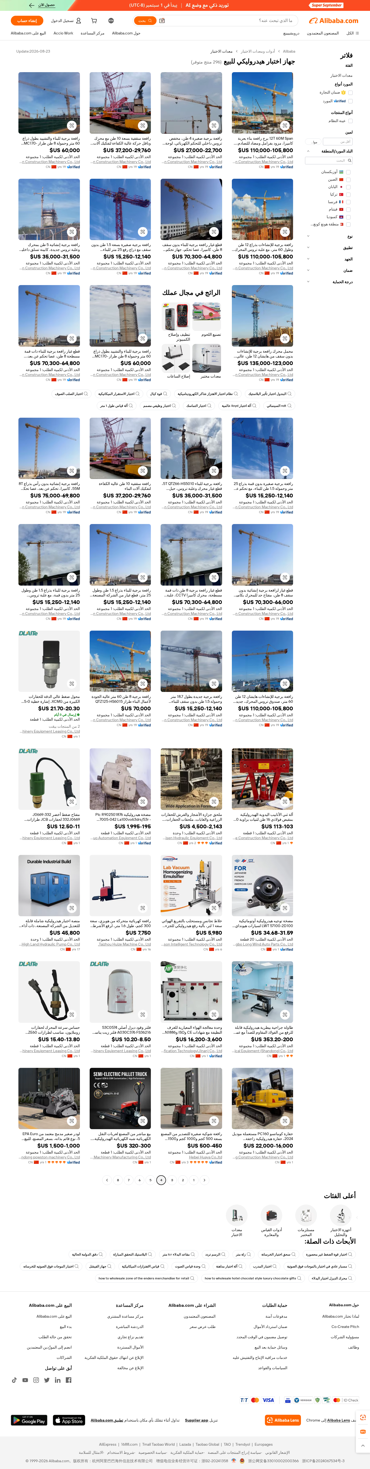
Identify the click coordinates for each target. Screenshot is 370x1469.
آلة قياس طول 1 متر (114, 406)
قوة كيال (156, 394)
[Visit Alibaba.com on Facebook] (68, 1380)
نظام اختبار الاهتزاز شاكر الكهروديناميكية (205, 394)
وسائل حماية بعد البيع (271, 1347)
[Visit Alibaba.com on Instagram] (36, 1380)
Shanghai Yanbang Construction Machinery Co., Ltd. (262, 1157)
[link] (363, 1417)
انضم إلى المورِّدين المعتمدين (49, 1347)
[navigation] (329, 616)
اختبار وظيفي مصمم (157, 406)
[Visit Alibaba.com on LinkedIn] (57, 1380)
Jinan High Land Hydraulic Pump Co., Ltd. (49, 944)
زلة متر (241, 1254)
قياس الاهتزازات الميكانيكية (140, 1266)
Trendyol (242, 1444)
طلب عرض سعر (203, 1326)
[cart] (93, 21)
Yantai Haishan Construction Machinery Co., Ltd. (262, 161)
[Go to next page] (107, 1180)
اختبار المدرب (262, 1266)
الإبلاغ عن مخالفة (130, 1368)
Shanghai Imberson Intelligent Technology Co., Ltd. (191, 944)
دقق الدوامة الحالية (85, 1254)
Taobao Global (207, 1444)
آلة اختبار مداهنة (226, 1266)
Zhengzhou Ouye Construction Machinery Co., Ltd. (262, 838)
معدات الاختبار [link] (221, 51)
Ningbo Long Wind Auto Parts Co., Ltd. (262, 944)
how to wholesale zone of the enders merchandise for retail (144, 1278)
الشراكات (64, 1357)
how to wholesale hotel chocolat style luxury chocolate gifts (250, 1278)
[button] (162, 20)
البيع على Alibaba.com (54, 1316)
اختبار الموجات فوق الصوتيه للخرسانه (48, 1266)
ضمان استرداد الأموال (270, 1326)
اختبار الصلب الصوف (69, 394)
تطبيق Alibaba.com (107, 1420)
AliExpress (107, 1444)
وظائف (353, 1347)
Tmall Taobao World (158, 1444)
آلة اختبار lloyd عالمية (236, 406)
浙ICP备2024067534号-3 (323, 1461)
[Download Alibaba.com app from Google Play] (29, 1420)
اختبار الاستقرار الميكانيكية (116, 394)
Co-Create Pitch (345, 1326)
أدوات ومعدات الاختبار (258, 51)
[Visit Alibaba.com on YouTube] (25, 1380)
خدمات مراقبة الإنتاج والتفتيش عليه (260, 1357)
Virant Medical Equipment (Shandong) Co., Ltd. (262, 1051)
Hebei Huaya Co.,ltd (205, 1157)
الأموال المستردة (130, 1347)
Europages (264, 1444)
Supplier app (196, 1420)
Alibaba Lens (338, 1420)
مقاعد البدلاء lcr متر (176, 1254)
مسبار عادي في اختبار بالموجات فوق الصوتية (317, 1266)
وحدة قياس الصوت (187, 1266)
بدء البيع (66, 1326)
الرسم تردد (212, 1254)
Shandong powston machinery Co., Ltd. (49, 1157)
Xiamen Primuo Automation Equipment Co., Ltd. (120, 838)
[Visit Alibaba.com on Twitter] (47, 1380)
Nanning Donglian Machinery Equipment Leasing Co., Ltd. (49, 731)
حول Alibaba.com (344, 1305)
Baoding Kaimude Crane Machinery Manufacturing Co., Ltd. (120, 1157)
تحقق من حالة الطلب (55, 1337)
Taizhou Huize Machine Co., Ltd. (124, 944)
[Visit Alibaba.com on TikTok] (14, 1380)
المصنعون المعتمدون (200, 1316)
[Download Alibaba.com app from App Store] (69, 1420)
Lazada (185, 1444)
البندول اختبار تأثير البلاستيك (267, 394)
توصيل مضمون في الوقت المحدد (261, 1337)
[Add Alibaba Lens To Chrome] (283, 1420)
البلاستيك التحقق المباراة (130, 1254)
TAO (227, 1444)
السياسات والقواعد (272, 1368)
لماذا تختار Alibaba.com (340, 1316)
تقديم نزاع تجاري (131, 1337)
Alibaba (289, 51)
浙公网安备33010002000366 (273, 1461)
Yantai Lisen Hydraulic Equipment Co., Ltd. (191, 838)
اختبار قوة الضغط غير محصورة (326, 1254)
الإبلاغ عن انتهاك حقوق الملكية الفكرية (114, 1357)
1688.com (129, 1444)
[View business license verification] (233, 1461)
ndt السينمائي (276, 406)
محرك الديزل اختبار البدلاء (329, 1278)
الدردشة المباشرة (130, 1326)
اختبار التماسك (196, 406)
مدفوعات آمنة (276, 1316)
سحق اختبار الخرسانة (275, 1254)
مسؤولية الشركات (345, 1337)
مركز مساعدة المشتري (125, 1316)
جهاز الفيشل (97, 1266)
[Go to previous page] (204, 1180)
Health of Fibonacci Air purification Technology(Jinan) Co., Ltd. (191, 1051)
